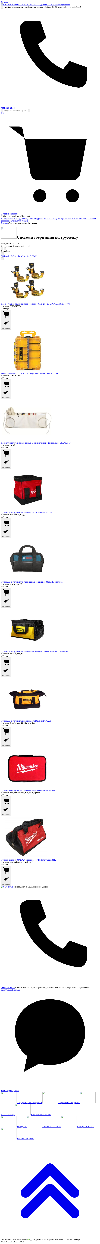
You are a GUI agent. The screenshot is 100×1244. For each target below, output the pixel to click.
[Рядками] (5, 248)
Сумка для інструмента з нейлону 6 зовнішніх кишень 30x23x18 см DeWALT (35, 651)
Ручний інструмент (34, 218)
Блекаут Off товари (19, 221)
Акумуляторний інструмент (13, 218)
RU (2, 113)
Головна (4, 223)
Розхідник (83, 218)
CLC (34, 256)
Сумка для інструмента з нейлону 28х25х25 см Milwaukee (26, 512)
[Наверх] (50, 1237)
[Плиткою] (2, 248)
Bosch (7, 256)
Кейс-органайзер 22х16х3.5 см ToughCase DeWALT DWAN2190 (29, 373)
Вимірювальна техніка (68, 218)
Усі (2, 256)
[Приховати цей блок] (2, 7)
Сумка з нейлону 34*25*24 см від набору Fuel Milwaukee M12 (28, 860)
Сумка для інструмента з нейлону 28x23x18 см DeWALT (26, 721)
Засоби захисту (50, 218)
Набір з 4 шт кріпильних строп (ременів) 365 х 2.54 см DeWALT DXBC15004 (35, 304)
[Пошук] (2, 110)
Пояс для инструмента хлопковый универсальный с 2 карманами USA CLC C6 (36, 443)
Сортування (6, 246)
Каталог (4, 2)
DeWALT (15, 256)
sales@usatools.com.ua (10, 990)
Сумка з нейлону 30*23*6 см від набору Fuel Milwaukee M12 (28, 790)
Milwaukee (26, 256)
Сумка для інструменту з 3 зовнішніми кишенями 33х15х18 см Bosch (32, 582)
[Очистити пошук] (29, 110)
